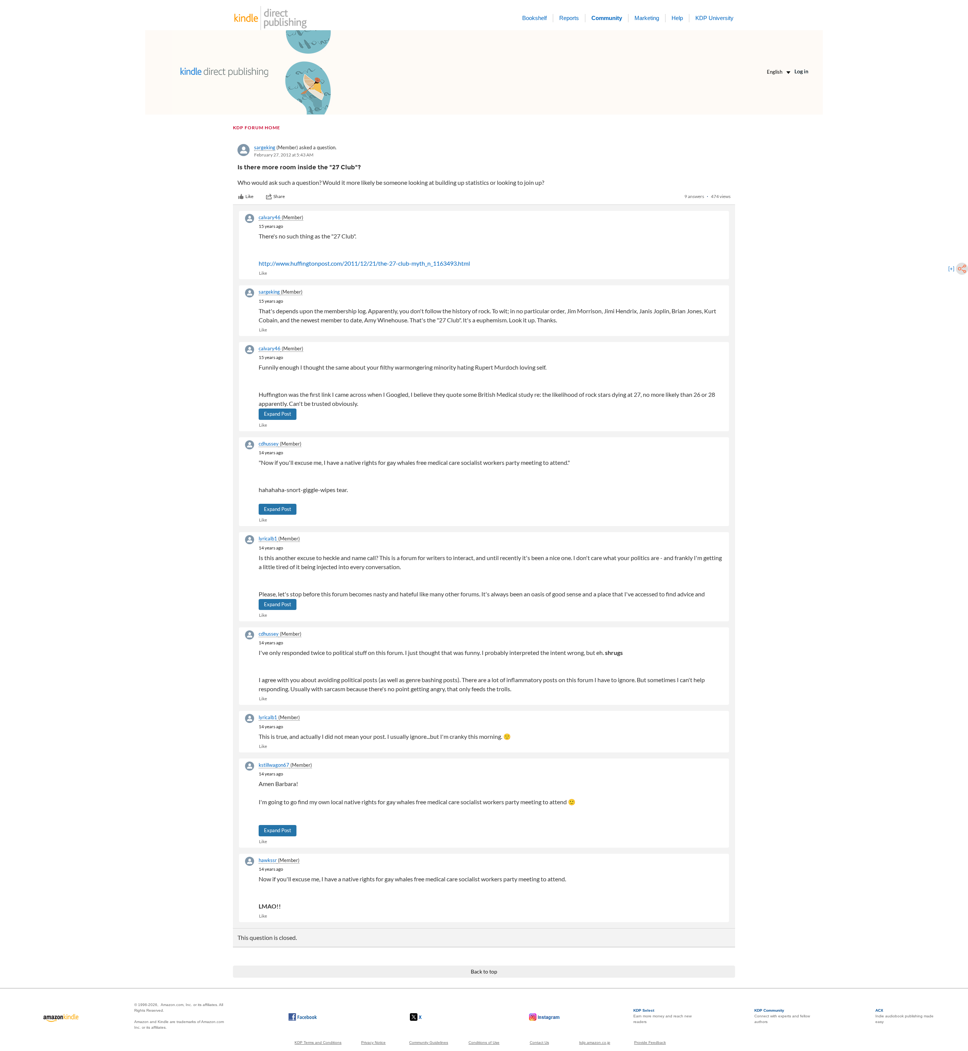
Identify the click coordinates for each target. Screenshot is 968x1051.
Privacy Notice (373, 1042)
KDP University (714, 18)
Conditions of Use (484, 1042)
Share (279, 196)
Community (606, 18)
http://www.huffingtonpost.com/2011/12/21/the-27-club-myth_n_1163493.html (364, 263)
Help (677, 18)
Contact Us (539, 1042)
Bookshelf (534, 18)
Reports (569, 18)
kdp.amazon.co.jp (594, 1042)
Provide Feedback (650, 1042)
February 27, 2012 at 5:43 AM (283, 155)
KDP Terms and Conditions (318, 1042)
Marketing (646, 18)
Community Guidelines (428, 1042)
